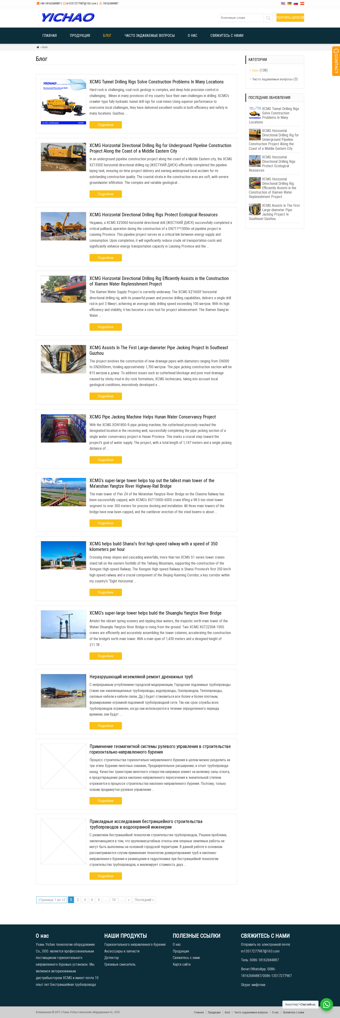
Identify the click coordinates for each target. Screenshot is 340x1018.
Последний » (144, 900)
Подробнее (106, 125)
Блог (107, 35)
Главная (49, 35)
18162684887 (110, 3)
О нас (192, 35)
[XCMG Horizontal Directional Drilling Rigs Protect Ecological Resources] (63, 239)
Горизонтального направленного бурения (135, 944)
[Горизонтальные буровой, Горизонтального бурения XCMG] (68, 22)
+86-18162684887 (50, 3)
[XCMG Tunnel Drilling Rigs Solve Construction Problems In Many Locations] (63, 123)
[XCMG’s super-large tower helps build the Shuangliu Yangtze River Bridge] (63, 637)
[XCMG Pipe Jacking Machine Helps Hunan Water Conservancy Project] (63, 441)
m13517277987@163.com (81, 3)
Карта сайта (182, 964)
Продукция (80, 35)
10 (114, 900)
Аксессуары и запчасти (121, 951)
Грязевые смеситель (120, 964)
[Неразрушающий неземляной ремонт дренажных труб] (63, 706)
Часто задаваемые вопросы (150, 35)
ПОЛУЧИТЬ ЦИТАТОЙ (290, 17)
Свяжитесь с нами (226, 35)
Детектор (111, 957)
